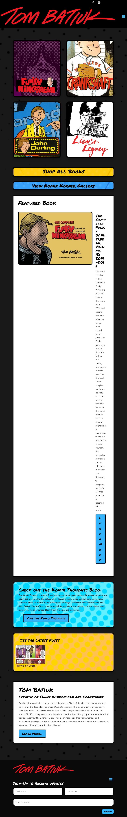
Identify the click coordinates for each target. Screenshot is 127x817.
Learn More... (32, 733)
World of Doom (26, 665)
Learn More (100, 539)
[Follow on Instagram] (99, 2)
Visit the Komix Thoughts (46, 618)
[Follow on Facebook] (92, 2)
